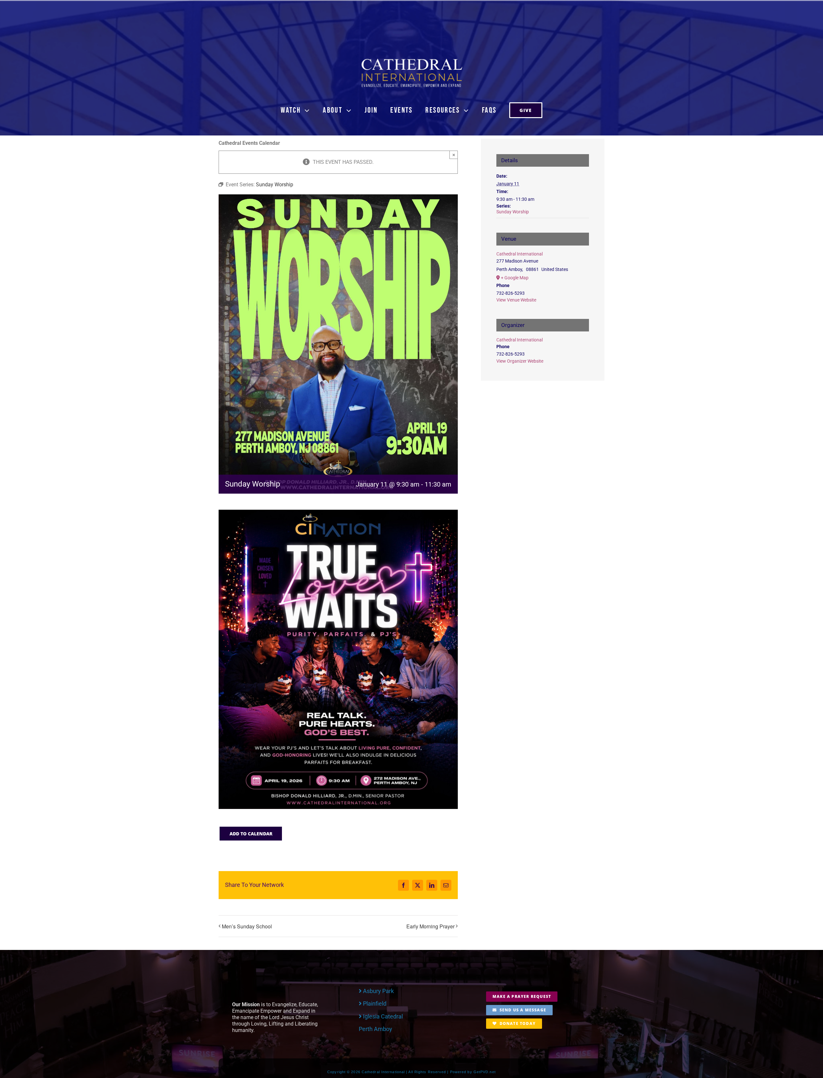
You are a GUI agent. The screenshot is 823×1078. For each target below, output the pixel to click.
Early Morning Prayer (430, 926)
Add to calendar (251, 833)
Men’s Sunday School (247, 926)
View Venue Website (516, 299)
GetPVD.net (485, 1072)
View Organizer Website (519, 361)
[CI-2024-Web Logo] (411, 60)
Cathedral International (519, 253)
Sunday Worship (512, 211)
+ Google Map (515, 277)
